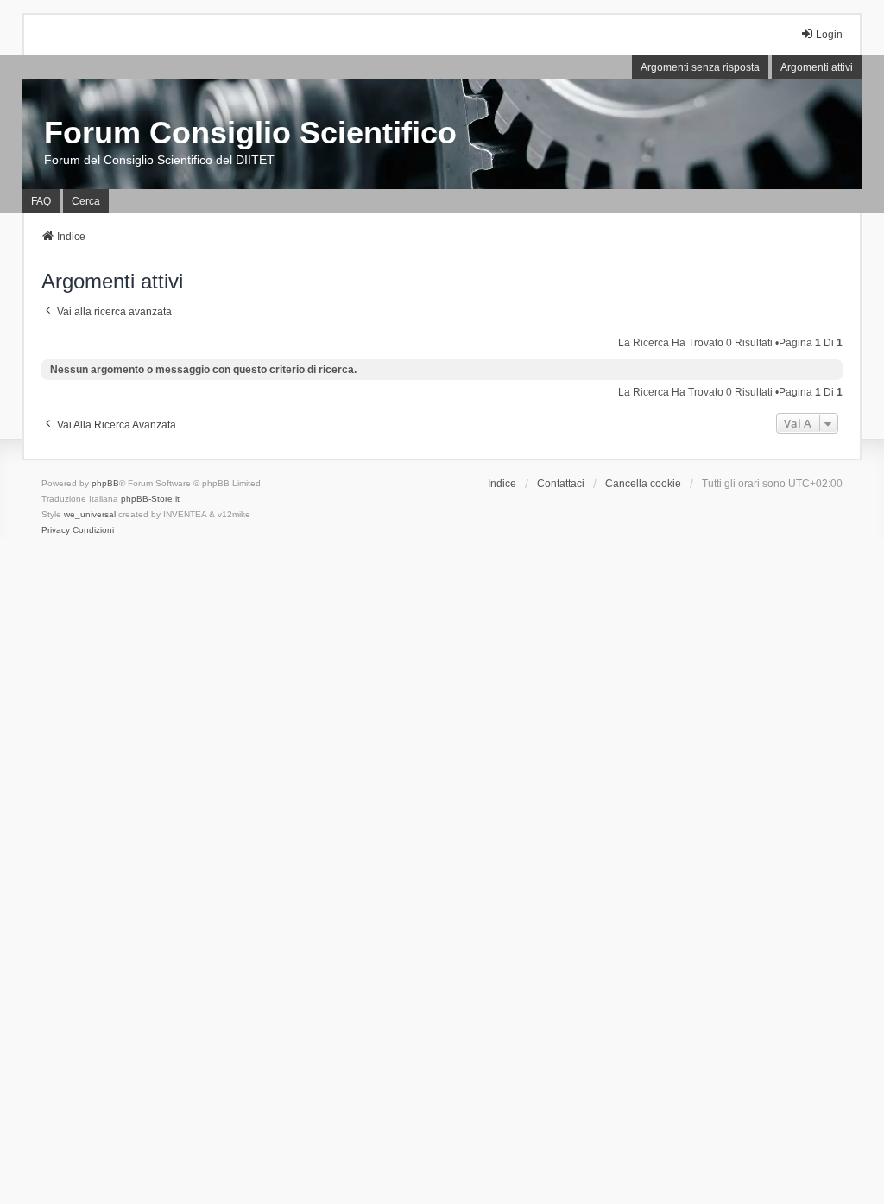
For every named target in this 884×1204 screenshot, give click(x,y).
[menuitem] (55, 530)
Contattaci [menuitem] (560, 484)
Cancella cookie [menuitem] (643, 484)
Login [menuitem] (829, 35)
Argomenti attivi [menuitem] (816, 67)
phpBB (105, 483)
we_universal (90, 514)
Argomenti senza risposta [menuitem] (700, 67)
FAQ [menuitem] (41, 201)
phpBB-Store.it (150, 499)
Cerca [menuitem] (86, 201)
